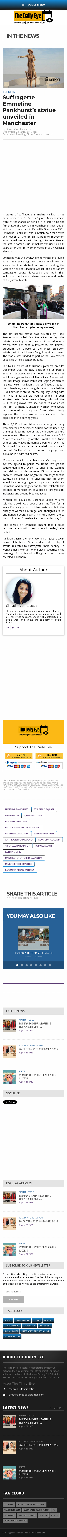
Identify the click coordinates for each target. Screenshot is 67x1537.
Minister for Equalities (18, 864)
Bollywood (44, 1326)
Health (7, 1320)
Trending (10, 92)
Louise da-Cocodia (49, 839)
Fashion (43, 1515)
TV (54, 1510)
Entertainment (11, 1326)
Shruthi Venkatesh (17, 129)
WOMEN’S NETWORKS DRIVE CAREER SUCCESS (37, 1076)
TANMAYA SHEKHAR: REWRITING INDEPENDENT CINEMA (35, 1025)
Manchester (12, 815)
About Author (33, 570)
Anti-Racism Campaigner (19, 839)
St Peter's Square (44, 809)
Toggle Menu (35, 4)
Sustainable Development (36, 1510)
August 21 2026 (26, 1081)
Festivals (48, 1320)
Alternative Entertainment (31, 1045)
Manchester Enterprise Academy (23, 857)
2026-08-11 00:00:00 (33, 956)
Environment (22, 1320)
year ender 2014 (12, 1336)
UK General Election (16, 833)
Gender (22, 1071)
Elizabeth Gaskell (44, 833)
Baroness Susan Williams (19, 870)
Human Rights (11, 1331)
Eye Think (8, 1504)
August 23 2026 (26, 1030)
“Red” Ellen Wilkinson (17, 845)
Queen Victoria (33, 815)
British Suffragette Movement (23, 827)
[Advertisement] (33, 176)
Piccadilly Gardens (16, 821)
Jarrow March (44, 845)
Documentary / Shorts (15, 1521)
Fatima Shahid (13, 851)
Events (36, 1320)
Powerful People (26, 1019)
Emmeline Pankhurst (17, 809)
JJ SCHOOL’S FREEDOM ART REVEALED (33, 953)
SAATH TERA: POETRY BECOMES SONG (38, 1049)
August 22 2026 (26, 1052)
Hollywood (29, 1326)
